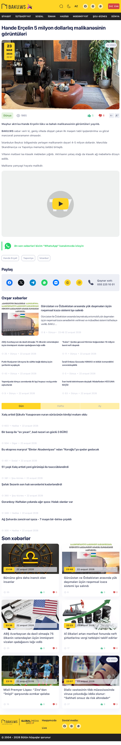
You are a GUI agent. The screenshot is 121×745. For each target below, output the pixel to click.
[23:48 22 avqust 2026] (90, 558)
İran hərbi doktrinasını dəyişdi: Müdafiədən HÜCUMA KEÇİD (88, 383)
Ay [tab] (99, 406)
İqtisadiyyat (23, 16)
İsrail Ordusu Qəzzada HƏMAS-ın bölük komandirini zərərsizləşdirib (87, 363)
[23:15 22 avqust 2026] (30, 670)
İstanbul (44, 258)
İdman (51, 16)
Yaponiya (28, 258)
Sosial (39, 16)
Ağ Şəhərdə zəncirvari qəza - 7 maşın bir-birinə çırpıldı (37, 519)
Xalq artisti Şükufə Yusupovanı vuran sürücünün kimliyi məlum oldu (44, 414)
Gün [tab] (21, 406)
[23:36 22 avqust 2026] (30, 614)
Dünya (115, 16)
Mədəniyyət (80, 16)
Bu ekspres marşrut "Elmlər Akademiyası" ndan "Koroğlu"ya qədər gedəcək (50, 449)
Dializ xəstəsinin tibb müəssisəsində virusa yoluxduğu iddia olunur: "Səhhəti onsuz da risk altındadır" (89, 694)
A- (111, 115)
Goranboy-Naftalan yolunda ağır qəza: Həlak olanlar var (37, 501)
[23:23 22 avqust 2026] (90, 614)
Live (116, 6)
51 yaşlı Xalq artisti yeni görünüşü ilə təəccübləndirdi (35, 467)
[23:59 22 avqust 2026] (30, 558)
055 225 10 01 (106, 284)
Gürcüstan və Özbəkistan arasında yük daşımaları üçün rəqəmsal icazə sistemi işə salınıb (90, 582)
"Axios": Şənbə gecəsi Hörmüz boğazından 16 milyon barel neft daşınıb (88, 343)
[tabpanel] (60, 472)
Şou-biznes (100, 16)
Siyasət (6, 16)
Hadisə (64, 16)
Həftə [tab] (60, 406)
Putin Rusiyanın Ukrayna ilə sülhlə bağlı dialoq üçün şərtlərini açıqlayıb (27, 363)
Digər (14, 443)
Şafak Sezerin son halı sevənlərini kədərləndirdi (32, 484)
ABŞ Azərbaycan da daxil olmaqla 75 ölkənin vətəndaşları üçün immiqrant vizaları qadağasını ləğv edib (30, 343)
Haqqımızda (49, 720)
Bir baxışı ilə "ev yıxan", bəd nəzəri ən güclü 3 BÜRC (35, 432)
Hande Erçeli (10, 258)
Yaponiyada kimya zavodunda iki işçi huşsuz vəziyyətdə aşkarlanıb (29, 383)
